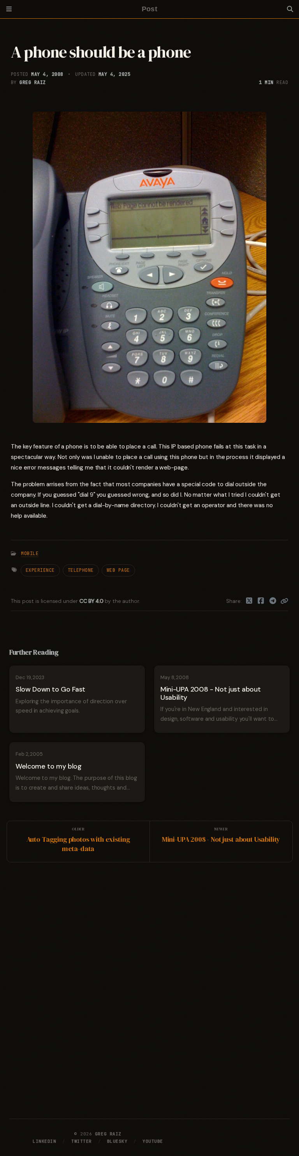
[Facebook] (261, 601)
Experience (40, 570)
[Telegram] (273, 601)
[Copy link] (284, 601)
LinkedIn (44, 1141)
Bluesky (117, 1141)
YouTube (152, 1141)
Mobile (30, 553)
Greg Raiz (32, 82)
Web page (118, 570)
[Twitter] (249, 601)
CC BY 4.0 (92, 601)
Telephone (81, 570)
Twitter (81, 1141)
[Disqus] (149, 989)
